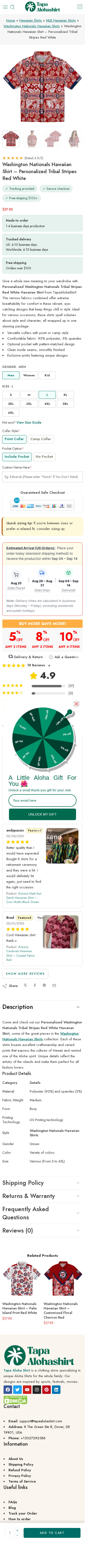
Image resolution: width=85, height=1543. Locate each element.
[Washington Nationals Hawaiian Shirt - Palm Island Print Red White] (21, 1278)
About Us (15, 1458)
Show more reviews (25, 974)
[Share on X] (25, 985)
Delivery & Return (28, 657)
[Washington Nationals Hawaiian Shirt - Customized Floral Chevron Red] (63, 1278)
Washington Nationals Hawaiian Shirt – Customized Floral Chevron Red (61, 1310)
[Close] (76, 704)
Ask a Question (66, 657)
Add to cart (52, 1533)
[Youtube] (27, 1389)
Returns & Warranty (28, 1196)
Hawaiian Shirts (30, 20)
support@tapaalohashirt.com (40, 1421)
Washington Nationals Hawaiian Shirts (32, 26)
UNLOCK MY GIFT (42, 814)
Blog (12, 1507)
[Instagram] (37, 1389)
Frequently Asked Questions (25, 1213)
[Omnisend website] (42, 834)
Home (10, 20)
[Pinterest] (46, 1389)
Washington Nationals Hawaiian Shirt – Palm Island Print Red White (19, 1308)
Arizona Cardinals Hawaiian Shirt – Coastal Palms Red (20, 953)
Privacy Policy (19, 1475)
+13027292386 (33, 1438)
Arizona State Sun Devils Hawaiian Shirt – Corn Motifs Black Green (24, 897)
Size (8, 386)
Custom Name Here (17, 467)
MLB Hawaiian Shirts (61, 20)
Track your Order (22, 1513)
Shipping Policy (23, 1182)
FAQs (12, 1502)
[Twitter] (17, 1389)
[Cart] (80, 6)
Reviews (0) (17, 1230)
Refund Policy (19, 1470)
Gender (14, 367)
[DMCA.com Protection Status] (15, 1399)
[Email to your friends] (54, 985)
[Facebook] (8, 1389)
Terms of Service (22, 1481)
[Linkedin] (56, 1389)
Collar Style (11, 431)
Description (17, 1006)
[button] (42, 665)
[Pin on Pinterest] (44, 985)
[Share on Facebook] (35, 985)
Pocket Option (13, 448)
